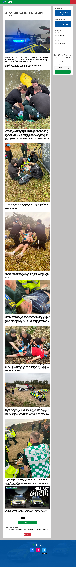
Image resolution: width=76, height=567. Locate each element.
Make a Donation (27, 534)
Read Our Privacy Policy (64, 556)
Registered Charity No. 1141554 (13, 558)
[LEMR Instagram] (38, 550)
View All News (27, 522)
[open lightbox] (27, 36)
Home (41, 1)
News (53, 1)
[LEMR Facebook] (32, 550)
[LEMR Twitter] (44, 550)
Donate (73, 1)
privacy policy (56, 58)
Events (59, 1)
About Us (47, 1)
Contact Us (66, 1)
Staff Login (67, 560)
